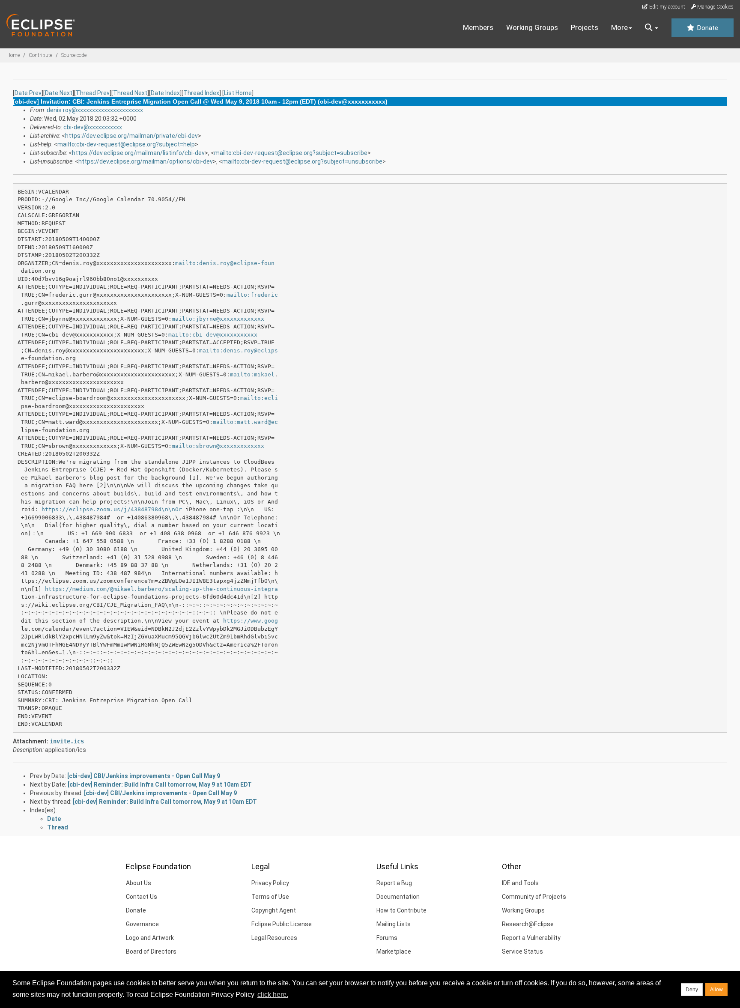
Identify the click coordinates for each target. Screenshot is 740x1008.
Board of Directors (151, 951)
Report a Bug (394, 883)
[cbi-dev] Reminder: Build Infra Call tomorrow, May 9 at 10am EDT (160, 784)
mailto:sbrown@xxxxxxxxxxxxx (218, 446)
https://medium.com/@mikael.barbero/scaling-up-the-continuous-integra (161, 589)
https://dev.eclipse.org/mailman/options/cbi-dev (145, 161)
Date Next (58, 92)
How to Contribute (401, 910)
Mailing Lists (393, 924)
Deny (692, 990)
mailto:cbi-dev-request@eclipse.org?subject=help (126, 144)
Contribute (40, 55)
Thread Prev (93, 92)
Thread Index (201, 92)
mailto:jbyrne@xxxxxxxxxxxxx (218, 319)
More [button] (619, 27)
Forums (386, 937)
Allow (716, 990)
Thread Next (130, 92)
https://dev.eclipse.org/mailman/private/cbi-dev (131, 135)
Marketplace (393, 951)
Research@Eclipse (528, 924)
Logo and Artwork (150, 937)
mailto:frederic (252, 295)
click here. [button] (272, 994)
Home (13, 55)
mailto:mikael (252, 374)
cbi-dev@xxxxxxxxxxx (92, 127)
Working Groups (532, 27)
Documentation (398, 896)
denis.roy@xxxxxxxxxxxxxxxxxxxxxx (95, 110)
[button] (651, 28)
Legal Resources (274, 937)
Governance (142, 924)
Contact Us (141, 896)
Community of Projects (534, 896)
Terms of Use (270, 896)
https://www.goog (250, 620)
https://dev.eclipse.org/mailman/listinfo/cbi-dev (138, 152)
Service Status (522, 951)
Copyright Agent (273, 910)
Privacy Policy (270, 883)
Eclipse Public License (281, 924)
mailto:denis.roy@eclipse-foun (225, 263)
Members (478, 27)
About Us (138, 883)
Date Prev (28, 92)
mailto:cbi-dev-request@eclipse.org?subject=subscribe (290, 152)
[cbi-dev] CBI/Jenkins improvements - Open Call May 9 (143, 775)
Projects (584, 27)
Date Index (165, 92)
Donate (706, 28)
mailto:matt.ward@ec (245, 422)
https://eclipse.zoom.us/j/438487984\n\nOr (112, 509)
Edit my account (666, 7)
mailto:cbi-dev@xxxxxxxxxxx (212, 334)
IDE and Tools (520, 883)
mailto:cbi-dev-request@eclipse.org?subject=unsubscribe (302, 161)
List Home (238, 92)
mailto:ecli (259, 398)
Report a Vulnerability (531, 937)
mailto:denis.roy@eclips (238, 350)
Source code (74, 55)
